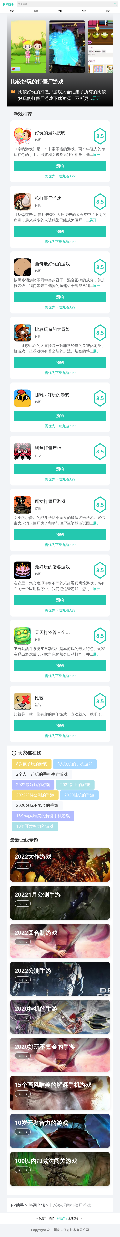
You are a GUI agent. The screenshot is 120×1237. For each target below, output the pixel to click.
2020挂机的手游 (79, 795)
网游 (84, 10)
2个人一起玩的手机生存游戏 (42, 774)
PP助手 (17, 1205)
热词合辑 (37, 1205)
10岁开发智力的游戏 (35, 826)
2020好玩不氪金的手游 (37, 805)
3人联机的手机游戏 (74, 763)
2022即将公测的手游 (35, 795)
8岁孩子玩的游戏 (31, 763)
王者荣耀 (22, 4)
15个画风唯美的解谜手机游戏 (43, 815)
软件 (36, 10)
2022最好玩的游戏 (33, 784)
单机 (60, 10)
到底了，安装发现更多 (58, 1218)
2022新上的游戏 (75, 784)
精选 (12, 10)
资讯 (108, 10)
